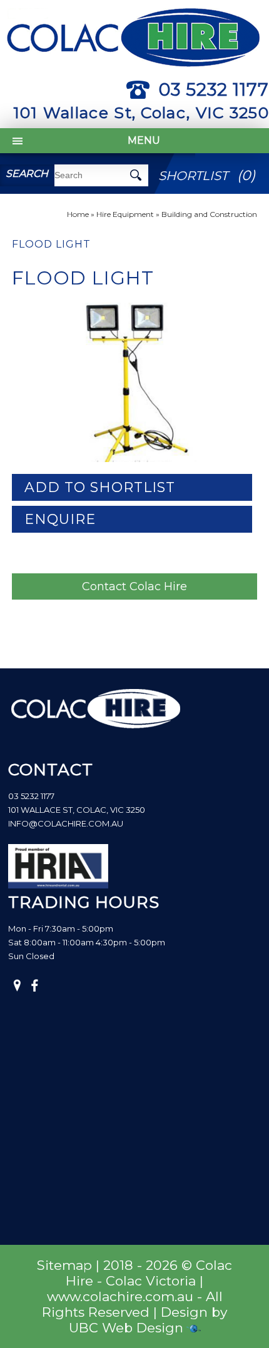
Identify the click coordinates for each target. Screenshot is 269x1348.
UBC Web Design (126, 1327)
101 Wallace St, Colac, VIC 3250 (141, 112)
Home (78, 214)
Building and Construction (209, 214)
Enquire (60, 519)
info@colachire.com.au (65, 823)
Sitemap (64, 1265)
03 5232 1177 (214, 89)
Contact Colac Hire (134, 586)
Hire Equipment (125, 214)
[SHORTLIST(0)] (208, 159)
